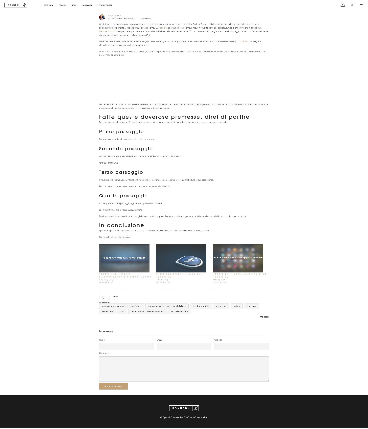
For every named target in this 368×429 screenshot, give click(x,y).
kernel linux (107, 311)
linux (122, 311)
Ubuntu (111, 31)
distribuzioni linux (201, 306)
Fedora (162, 28)
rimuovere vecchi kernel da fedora (147, 311)
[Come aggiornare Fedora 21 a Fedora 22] (183, 258)
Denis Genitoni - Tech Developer (123, 19)
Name (102, 340)
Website (218, 340)
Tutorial (62, 5)
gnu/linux (251, 306)
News (74, 5)
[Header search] (352, 5)
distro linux (221, 306)
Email (159, 340)
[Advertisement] (184, 80)
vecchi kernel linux (179, 311)
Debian (102, 31)
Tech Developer (105, 5)
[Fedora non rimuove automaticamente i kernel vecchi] (126, 258)
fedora (237, 306)
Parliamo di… (87, 5)
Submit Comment (113, 386)
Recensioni (48, 5)
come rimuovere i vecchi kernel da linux (167, 306)
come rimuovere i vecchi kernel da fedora (121, 306)
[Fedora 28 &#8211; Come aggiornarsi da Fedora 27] (240, 258)
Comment (104, 353)
